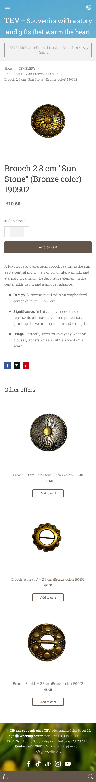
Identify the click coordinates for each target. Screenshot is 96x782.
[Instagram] (57, 764)
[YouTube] (67, 764)
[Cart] (5, 776)
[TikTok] (38, 764)
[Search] (90, 776)
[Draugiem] (48, 764)
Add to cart (48, 247)
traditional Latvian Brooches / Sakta (31, 74)
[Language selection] (89, 7)
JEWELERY (27, 68)
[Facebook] (28, 764)
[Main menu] (7, 7)
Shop (8, 68)
